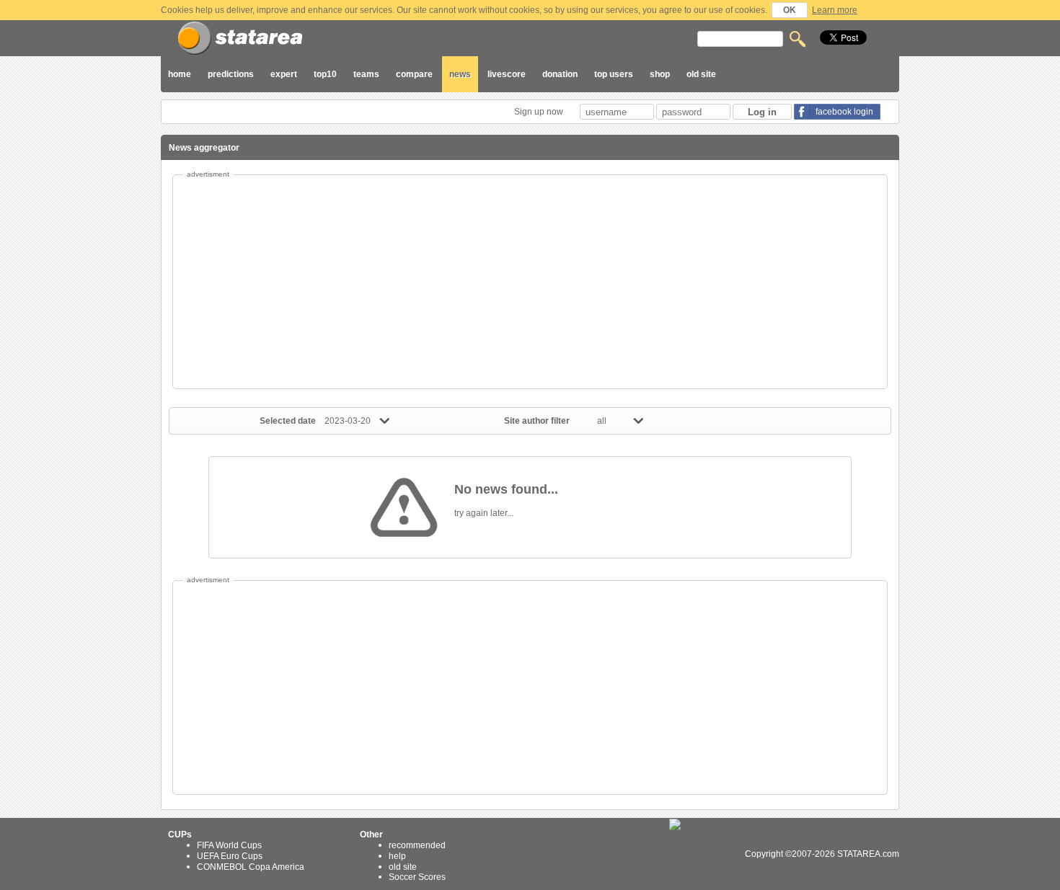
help (397, 856)
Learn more (834, 10)
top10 (325, 74)
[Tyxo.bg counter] (706, 854)
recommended (417, 845)
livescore (506, 74)
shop (660, 74)
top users (613, 74)
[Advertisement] (530, 282)
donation (560, 74)
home (179, 74)
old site (701, 74)
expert (283, 74)
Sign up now (539, 112)
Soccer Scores (417, 877)
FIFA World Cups (229, 845)
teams (366, 74)
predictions (231, 74)
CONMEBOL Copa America (250, 866)
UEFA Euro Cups (229, 856)
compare (414, 74)
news (460, 74)
